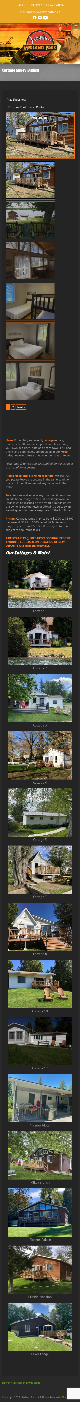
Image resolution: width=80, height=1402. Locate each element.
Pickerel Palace (40, 1239)
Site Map (67, 1397)
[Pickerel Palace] (40, 1235)
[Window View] (30, 261)
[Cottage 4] (40, 778)
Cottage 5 (40, 839)
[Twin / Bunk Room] (30, 301)
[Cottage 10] (40, 1007)
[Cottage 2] (40, 664)
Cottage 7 (40, 897)
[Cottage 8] (40, 950)
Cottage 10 (40, 1011)
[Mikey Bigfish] (40, 1178)
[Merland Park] (40, 57)
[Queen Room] (30, 341)
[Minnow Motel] (40, 1121)
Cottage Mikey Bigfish (26, 1383)
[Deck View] (30, 220)
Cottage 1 (40, 611)
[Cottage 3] (40, 721)
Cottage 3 (40, 725)
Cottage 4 (40, 782)
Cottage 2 (40, 668)
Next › (21, 407)
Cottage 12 (40, 1068)
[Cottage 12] (40, 1064)
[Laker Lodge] (40, 1350)
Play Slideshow (16, 99)
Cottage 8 (40, 954)
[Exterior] (30, 180)
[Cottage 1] (40, 607)
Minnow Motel (40, 1125)
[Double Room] (30, 382)
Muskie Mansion (40, 1297)
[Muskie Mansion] (40, 1293)
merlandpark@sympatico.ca (40, 12)
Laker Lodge (40, 1354)
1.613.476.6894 (52, 5)
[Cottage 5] (40, 835)
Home (6, 1383)
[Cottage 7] (40, 893)
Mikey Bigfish (40, 1182)
